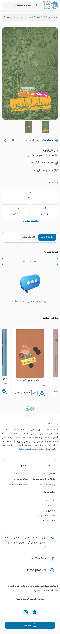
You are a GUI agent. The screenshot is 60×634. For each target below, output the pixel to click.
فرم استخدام (49, 521)
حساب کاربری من (20, 479)
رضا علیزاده (39, 170)
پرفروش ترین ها (47, 484)
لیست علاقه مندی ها (18, 484)
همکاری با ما (49, 510)
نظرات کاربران (47, 237)
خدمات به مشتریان (46, 516)
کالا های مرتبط (28, 237)
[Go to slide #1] (45, 127)
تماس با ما (50, 500)
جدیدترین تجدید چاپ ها (44, 479)
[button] (13, 140)
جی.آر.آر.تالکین (35, 163)
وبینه (19, 599)
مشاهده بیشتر (25, 449)
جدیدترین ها (49, 474)
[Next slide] (7, 73)
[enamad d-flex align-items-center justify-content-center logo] (30, 575)
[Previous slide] (53, 73)
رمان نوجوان (33, 140)
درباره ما (51, 505)
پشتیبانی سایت (21, 474)
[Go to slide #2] (28, 127)
